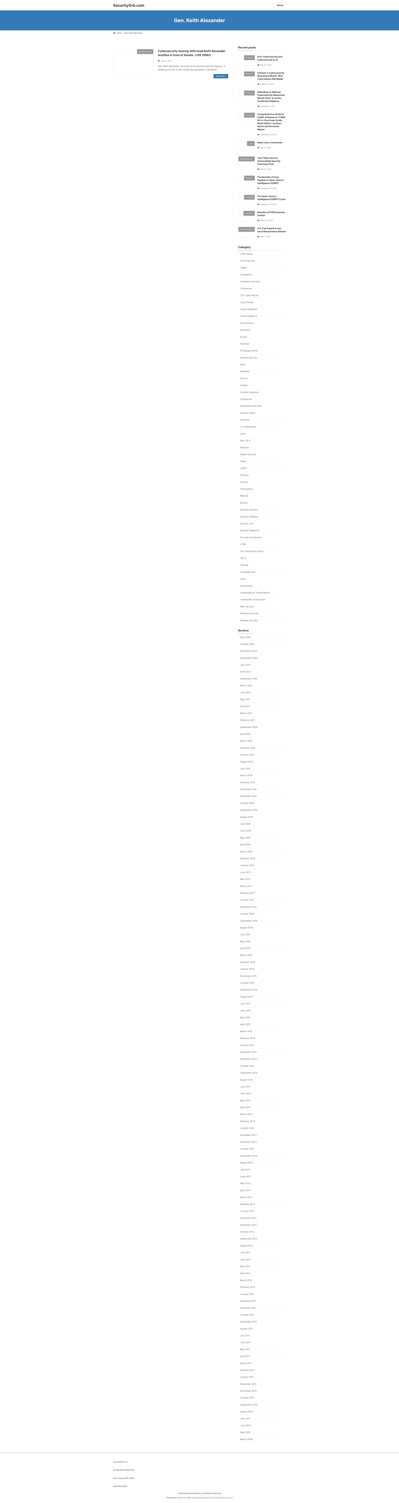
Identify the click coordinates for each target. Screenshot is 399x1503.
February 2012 (247, 1287)
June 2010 (245, 1425)
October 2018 (247, 803)
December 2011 (248, 1301)
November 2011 (248, 1307)
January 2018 (247, 865)
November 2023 (248, 651)
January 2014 (247, 1128)
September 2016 (248, 920)
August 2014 (246, 1079)
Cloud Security (247, 260)
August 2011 (246, 1328)
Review (244, 502)
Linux (243, 433)
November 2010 (248, 1390)
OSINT (243, 468)
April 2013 (245, 1190)
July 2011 (245, 1335)
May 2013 (245, 1183)
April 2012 (245, 1273)
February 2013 (247, 1204)
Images (244, 385)
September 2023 (248, 657)
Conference (246, 288)
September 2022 (248, 678)
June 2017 (245, 872)
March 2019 (246, 775)
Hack (242, 364)
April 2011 (245, 1356)
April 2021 (245, 706)
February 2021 (247, 720)
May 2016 (245, 941)
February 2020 (247, 747)
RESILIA (244, 495)
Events (243, 336)
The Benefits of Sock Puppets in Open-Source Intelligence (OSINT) (270, 180)
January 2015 (247, 1045)
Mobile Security (248, 454)
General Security (248, 357)
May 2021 (245, 699)
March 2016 (246, 955)
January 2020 (247, 754)
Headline (244, 371)
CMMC (243, 267)
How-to (244, 378)
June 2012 (245, 1259)
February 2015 (247, 1038)
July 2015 (245, 1003)
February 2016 (247, 962)
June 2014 (245, 1093)
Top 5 (243, 558)
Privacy (244, 482)
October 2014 (247, 1065)
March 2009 (246, 1439)
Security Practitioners (251, 537)
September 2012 (248, 1238)
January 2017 (247, 899)
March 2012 (246, 1280)
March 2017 (246, 886)
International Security (251, 406)
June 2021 (245, 692)
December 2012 (248, 1218)
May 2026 (245, 637)
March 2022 (246, 685)
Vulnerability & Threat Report (254, 592)
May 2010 (245, 1432)
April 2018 (245, 844)
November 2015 (248, 975)
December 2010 (248, 1383)
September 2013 (248, 1155)
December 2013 (248, 1135)
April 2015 (245, 1024)
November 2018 (248, 796)
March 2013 (246, 1197)
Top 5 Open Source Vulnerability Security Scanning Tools (268, 160)
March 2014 (246, 1114)
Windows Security (249, 613)
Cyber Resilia (246, 302)
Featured (244, 343)
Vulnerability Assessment (252, 599)
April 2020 (245, 734)
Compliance (246, 274)
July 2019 (245, 768)
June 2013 (245, 1176)
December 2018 (248, 789)
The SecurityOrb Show (251, 551)
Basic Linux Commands (269, 142)
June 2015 (245, 1010)
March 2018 (246, 851)
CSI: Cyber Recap (249, 295)
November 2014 (248, 1059)
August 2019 (246, 761)
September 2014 (248, 1072)
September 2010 (248, 1404)
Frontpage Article (249, 350)
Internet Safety (247, 412)
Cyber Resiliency (248, 316)
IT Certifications (248, 426)
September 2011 (248, 1321)
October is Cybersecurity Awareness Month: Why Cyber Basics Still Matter (270, 75)
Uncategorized (247, 571)
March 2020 (246, 740)
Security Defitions (249, 516)
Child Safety (246, 253)
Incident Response (249, 392)
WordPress (182, 1497)
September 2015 (248, 989)
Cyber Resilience (248, 309)
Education (245, 330)
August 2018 (246, 816)
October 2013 (247, 1148)
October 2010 (247, 1397)
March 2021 (246, 713)
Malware (244, 447)
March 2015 (246, 1031)
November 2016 (248, 906)
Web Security (247, 606)
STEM (243, 544)
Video (243, 578)
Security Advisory (249, 509)
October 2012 (247, 1231)
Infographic (246, 399)
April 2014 (245, 1107)
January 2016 (247, 969)
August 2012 (246, 1245)
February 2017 (247, 893)
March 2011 (246, 1363)
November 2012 (248, 1224)
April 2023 (245, 671)
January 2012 (247, 1294)
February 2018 (247, 858)
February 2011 (247, 1370)
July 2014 (245, 1086)
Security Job (246, 523)
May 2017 (245, 879)
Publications (246, 489)
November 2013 (248, 1142)
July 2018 (245, 823)
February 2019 (247, 782)
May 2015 (245, 1017)
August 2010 (246, 1411)
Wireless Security (249, 620)
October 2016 (247, 913)
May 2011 (245, 1349)
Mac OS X (245, 440)
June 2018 (245, 830)
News (243, 461)
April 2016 (245, 948)
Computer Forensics (250, 281)
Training (244, 565)
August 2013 (246, 1162)
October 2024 (247, 644)
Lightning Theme (198, 1497)
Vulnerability (246, 585)
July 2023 (245, 664)
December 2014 (248, 1052)
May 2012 (245, 1266)
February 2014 (247, 1121)
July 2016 (245, 934)
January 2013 (247, 1211)
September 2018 (248, 810)
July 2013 (245, 1169)
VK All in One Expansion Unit (220, 1497)
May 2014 (245, 1100)
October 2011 (247, 1314)
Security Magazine (249, 530)
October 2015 (247, 982)
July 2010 (245, 1418)
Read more (221, 76)
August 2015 (246, 996)
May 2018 (245, 837)
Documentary (247, 323)
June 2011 (245, 1342)
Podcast (244, 475)
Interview (245, 419)
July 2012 (245, 1252)
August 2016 (246, 927)
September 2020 (248, 727)
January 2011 (247, 1377)
